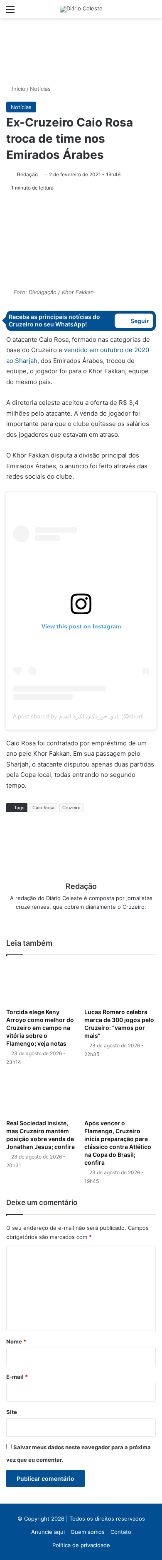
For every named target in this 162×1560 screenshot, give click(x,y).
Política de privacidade (81, 1545)
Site (11, 1412)
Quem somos (88, 1531)
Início (17, 88)
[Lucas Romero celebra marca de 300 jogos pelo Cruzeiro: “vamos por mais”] (120, 984)
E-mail (17, 1376)
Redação (27, 174)
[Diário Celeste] (81, 9)
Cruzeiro (71, 807)
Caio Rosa (43, 807)
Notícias (40, 88)
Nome (16, 1341)
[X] (81, 920)
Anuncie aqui (48, 1531)
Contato (120, 1531)
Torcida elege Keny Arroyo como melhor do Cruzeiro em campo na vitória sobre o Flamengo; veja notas (40, 1027)
